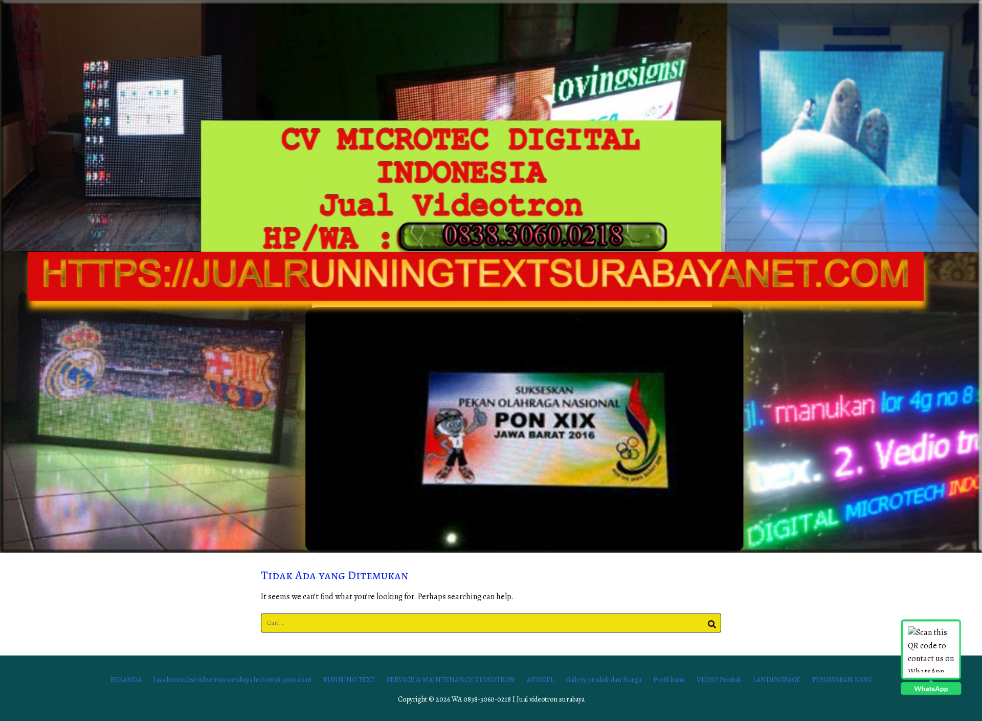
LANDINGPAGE (776, 680)
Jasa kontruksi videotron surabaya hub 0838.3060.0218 (232, 680)
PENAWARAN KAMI (842, 680)
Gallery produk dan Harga (603, 680)
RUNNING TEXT (349, 680)
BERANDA (126, 680)
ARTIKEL (540, 680)
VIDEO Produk (719, 680)
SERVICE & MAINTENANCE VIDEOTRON (451, 680)
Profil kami (669, 680)
